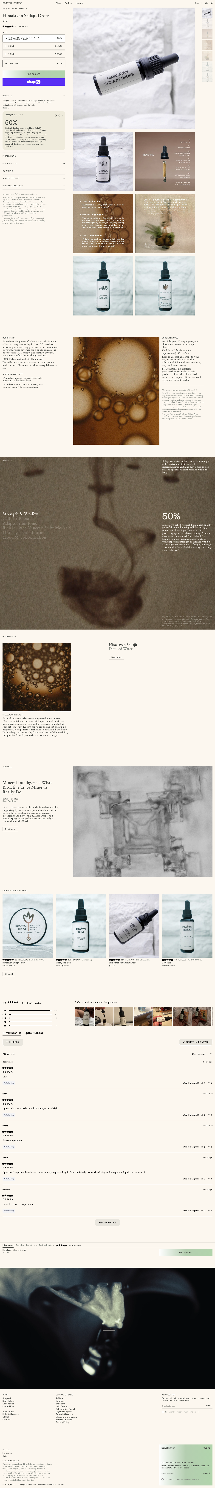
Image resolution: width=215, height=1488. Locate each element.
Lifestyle (7, 1419)
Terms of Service (64, 1419)
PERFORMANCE (19, 8)
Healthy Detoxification (24, 532)
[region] (143, 1016)
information (8, 1245)
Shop (58, 3)
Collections (8, 1403)
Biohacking (87, 960)
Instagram (7, 1453)
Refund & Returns (64, 1414)
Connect (60, 1401)
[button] (15, 26)
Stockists (60, 1403)
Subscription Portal (65, 1409)
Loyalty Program (64, 1411)
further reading (46, 1245)
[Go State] (187, 926)
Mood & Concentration (24, 537)
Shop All (6, 8)
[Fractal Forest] (15, 3)
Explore (68, 3)
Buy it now (34, 82)
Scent (6, 1416)
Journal (79, 3)
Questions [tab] (34, 1033)
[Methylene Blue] (81, 926)
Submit (206, 1473)
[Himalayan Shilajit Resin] (28, 926)
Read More (7, 108)
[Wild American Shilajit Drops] (134, 926)
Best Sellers (8, 1401)
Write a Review (198, 1043)
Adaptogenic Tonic (20, 523)
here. (5, 368)
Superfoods (8, 1411)
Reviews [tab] (12, 1033)
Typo (5, 1456)
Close (206, 1448)
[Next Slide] (209, 1016)
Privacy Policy (62, 1422)
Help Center (62, 1406)
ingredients (31, 1245)
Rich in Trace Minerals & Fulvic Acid (37, 527)
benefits (20, 1245)
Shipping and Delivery (66, 1417)
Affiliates (60, 1398)
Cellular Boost (16, 518)
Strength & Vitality (20, 514)
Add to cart (45, 964)
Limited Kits (8, 1406)
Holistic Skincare (11, 1414)
